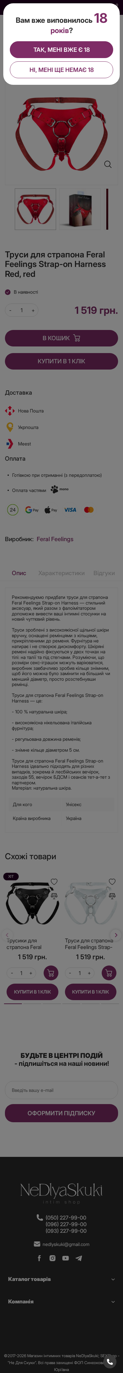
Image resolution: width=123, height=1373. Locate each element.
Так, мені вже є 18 (61, 49)
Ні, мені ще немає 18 (62, 69)
